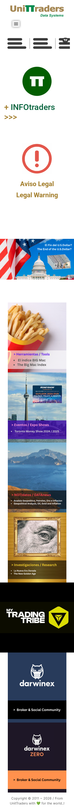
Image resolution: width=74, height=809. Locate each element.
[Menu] (16, 24)
